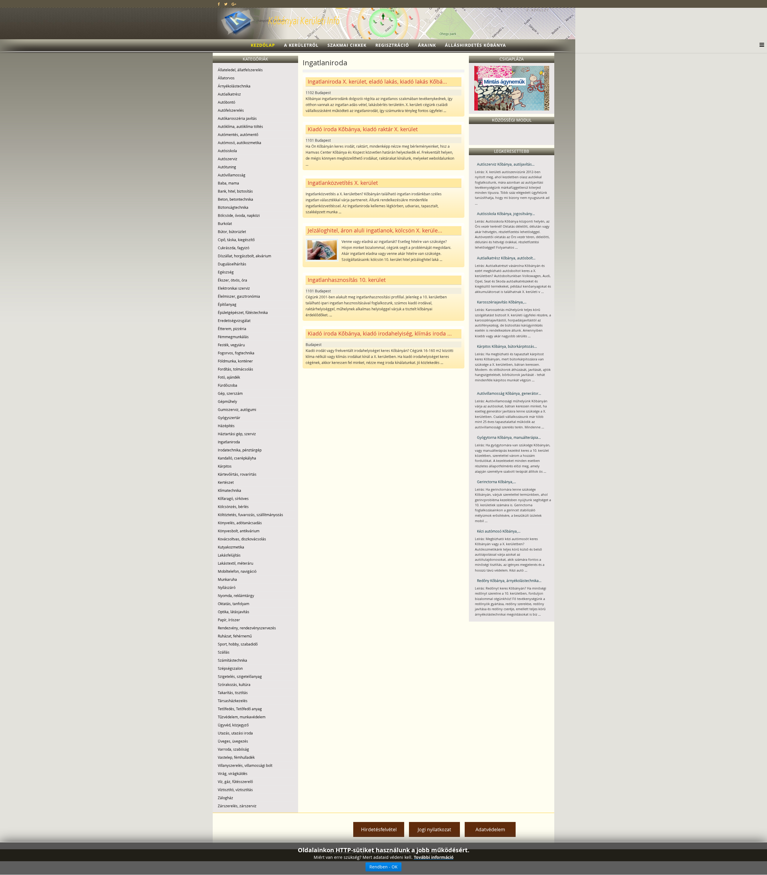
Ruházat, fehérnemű (235, 636)
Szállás (224, 652)
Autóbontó (226, 102)
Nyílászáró (226, 587)
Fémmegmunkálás (233, 336)
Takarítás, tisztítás (233, 692)
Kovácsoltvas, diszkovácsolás (242, 539)
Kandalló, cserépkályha (237, 458)
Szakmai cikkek (346, 45)
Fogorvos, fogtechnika (236, 352)
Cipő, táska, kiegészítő (236, 239)
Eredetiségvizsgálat (234, 320)
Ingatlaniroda (229, 441)
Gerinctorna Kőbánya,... (496, 481)
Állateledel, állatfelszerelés (240, 69)
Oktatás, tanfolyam (233, 603)
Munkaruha (227, 579)
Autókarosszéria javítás (237, 118)
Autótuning (227, 166)
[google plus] (234, 3)
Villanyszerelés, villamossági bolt (245, 765)
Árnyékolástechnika (234, 86)
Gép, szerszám (230, 393)
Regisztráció (392, 45)
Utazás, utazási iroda (235, 733)
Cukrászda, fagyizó (233, 247)
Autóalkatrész (229, 94)
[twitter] (225, 3)
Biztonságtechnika (233, 207)
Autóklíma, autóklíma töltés (240, 126)
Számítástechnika (232, 660)
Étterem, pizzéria (232, 328)
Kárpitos (225, 466)
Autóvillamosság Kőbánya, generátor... (509, 393)
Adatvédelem (490, 829)
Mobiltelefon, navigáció (237, 571)
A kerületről (301, 45)
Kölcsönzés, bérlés (233, 506)
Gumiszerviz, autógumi (237, 409)
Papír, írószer (229, 619)
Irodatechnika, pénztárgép (240, 450)
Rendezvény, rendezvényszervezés (247, 627)
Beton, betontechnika (235, 199)
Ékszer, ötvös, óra (232, 280)
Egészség (226, 272)
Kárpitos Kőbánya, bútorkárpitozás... (507, 346)
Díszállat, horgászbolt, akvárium (244, 255)
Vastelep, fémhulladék (236, 757)
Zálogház (225, 797)
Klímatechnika (229, 490)
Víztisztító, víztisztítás (235, 789)
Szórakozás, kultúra (234, 684)
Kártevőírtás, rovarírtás (237, 474)
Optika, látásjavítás (233, 611)
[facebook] (219, 3)
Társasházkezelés (232, 700)
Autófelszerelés (231, 110)
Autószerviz (227, 158)
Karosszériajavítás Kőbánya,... (501, 302)
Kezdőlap (263, 45)
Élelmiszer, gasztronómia (239, 296)
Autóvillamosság (231, 175)
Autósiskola (227, 150)
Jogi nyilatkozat (434, 829)
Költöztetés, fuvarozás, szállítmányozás (250, 514)
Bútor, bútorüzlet (232, 231)
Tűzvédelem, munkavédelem (241, 716)
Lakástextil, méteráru (235, 563)
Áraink (427, 45)
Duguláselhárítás (232, 264)
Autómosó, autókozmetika (239, 142)
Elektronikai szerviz (234, 288)
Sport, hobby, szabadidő (238, 644)
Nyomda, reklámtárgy (236, 595)
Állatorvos (226, 77)
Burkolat (225, 223)
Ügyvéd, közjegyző (233, 725)
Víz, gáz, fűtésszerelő (235, 781)
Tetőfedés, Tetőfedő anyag (240, 708)
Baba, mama (228, 183)
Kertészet (226, 482)
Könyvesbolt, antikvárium (238, 530)
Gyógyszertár (229, 417)
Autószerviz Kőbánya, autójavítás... (506, 164)
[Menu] (760, 45)
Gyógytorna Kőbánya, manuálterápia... (509, 437)
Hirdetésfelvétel (379, 829)
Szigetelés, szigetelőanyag (240, 676)
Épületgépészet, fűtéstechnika (243, 312)
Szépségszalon (230, 668)
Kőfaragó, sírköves (233, 498)
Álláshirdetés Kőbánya (475, 45)
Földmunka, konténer (235, 361)
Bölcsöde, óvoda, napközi (239, 215)
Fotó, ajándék (229, 377)
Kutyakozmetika (231, 547)
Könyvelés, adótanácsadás (240, 522)
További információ (434, 857)
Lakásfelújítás (229, 555)
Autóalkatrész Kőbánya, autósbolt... (506, 258)
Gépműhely (227, 401)
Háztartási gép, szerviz (237, 433)
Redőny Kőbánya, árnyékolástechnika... (509, 580)
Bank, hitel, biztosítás (235, 191)
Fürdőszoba (227, 385)
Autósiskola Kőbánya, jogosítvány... (506, 213)
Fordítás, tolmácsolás (235, 369)
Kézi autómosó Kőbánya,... (498, 531)
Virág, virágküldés (232, 773)
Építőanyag (227, 304)
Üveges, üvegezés (233, 741)
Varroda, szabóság (233, 749)
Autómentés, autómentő (238, 134)
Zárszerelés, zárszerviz (237, 805)
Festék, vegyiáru (231, 344)
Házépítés (226, 425)
